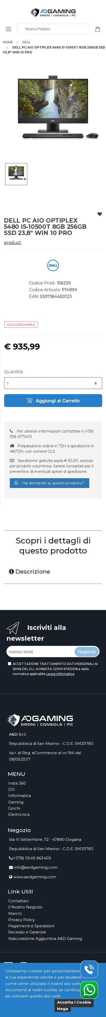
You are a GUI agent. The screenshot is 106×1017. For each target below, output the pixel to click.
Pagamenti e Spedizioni (31, 925)
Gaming (15, 802)
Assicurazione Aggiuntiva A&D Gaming (45, 938)
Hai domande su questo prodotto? (52, 483)
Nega (62, 1008)
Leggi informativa (60, 674)
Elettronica (19, 814)
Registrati (86, 652)
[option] (53, 113)
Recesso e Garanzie (27, 932)
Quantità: (13, 371)
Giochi (14, 808)
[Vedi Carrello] (99, 29)
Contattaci (18, 900)
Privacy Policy (21, 919)
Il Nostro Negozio (25, 907)
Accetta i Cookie (74, 1002)
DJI (11, 789)
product (12, 242)
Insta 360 (17, 783)
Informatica (19, 795)
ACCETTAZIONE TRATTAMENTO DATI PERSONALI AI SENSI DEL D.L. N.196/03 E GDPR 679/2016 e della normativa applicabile (55, 669)
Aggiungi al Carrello (57, 400)
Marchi (15, 913)
